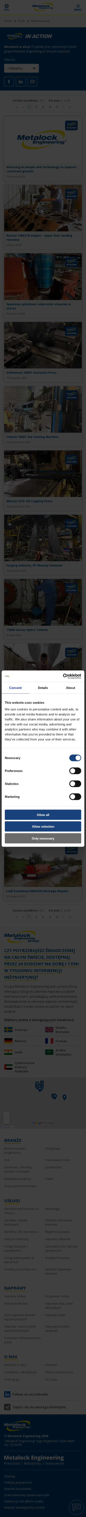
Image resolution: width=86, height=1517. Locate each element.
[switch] (75, 770)
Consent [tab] (15, 688)
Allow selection (43, 826)
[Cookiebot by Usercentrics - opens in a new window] (63, 676)
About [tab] (70, 688)
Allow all (43, 814)
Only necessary (43, 838)
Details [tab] (43, 688)
